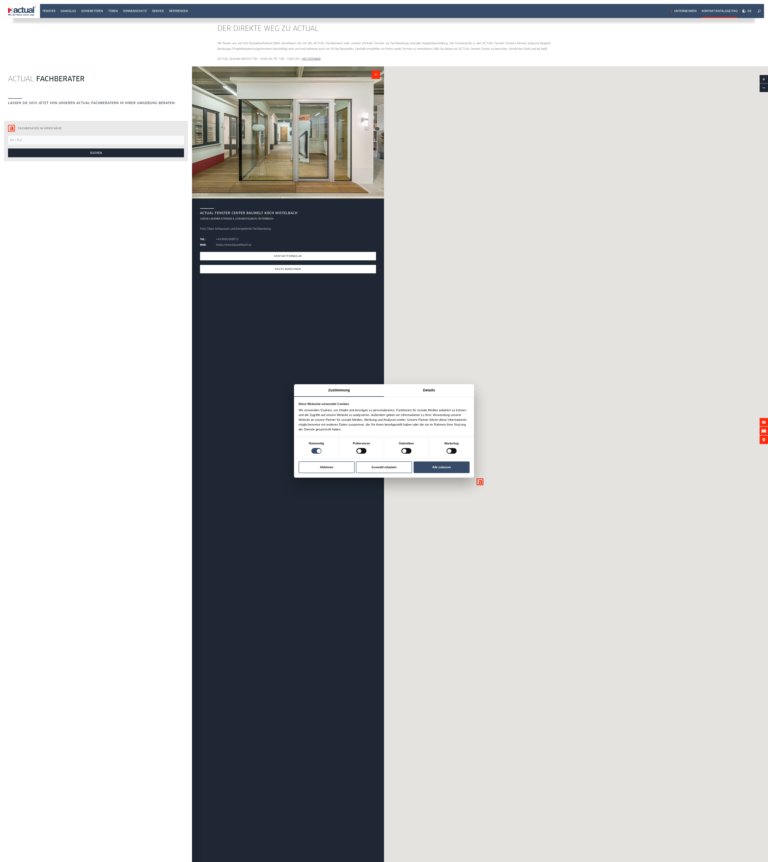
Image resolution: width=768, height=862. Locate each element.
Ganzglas (68, 11)
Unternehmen (685, 11)
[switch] (361, 451)
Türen (113, 11)
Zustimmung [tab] (339, 390)
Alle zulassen (441, 467)
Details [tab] (429, 390)
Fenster (49, 11)
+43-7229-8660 (311, 59)
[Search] (759, 11)
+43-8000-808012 (227, 239)
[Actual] (22, 10)
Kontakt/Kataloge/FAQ (719, 11)
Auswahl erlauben (384, 467)
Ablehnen (326, 467)
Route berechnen (288, 269)
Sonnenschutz (135, 11)
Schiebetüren (92, 11)
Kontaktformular (288, 256)
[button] (480, 481)
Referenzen (178, 11)
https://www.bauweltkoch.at (233, 244)
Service (158, 11)
